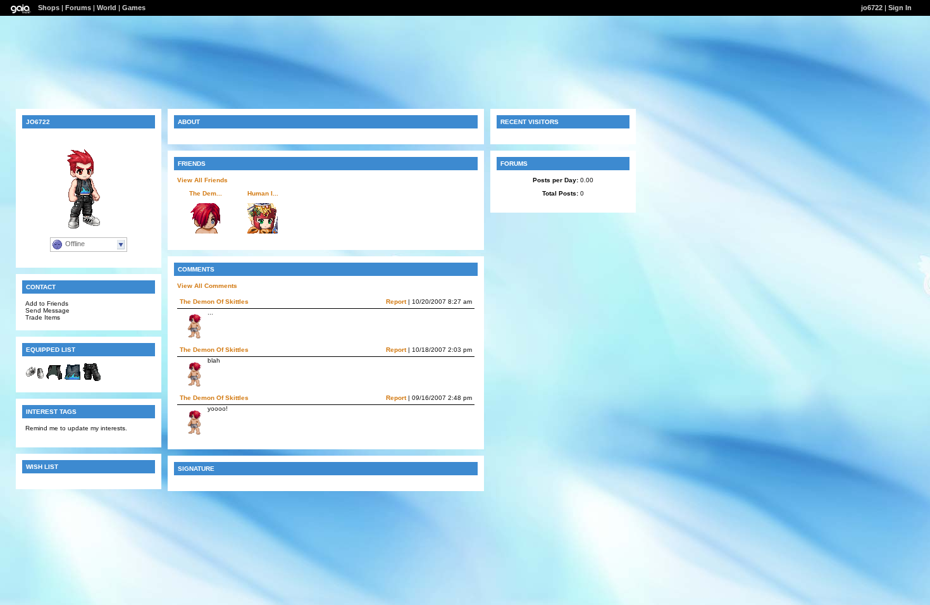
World (106, 7)
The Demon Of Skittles (214, 301)
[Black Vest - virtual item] (53, 379)
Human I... (262, 193)
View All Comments (207, 285)
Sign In (900, 7)
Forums (78, 7)
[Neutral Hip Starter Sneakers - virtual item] (34, 379)
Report (396, 301)
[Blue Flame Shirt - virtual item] (72, 379)
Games (134, 7)
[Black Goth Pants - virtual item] (91, 379)
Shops (48, 7)
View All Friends (202, 180)
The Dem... (205, 193)
